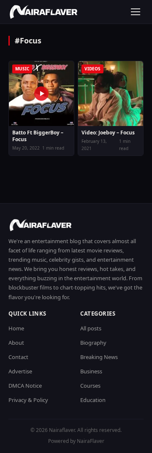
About (16, 342)
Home (16, 328)
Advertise (20, 371)
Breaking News (99, 357)
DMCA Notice (25, 385)
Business (91, 371)
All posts (90, 328)
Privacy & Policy (28, 400)
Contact (18, 357)
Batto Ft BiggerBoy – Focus (37, 135)
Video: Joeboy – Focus (108, 132)
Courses (90, 385)
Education (93, 400)
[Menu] (136, 12)
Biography (93, 342)
